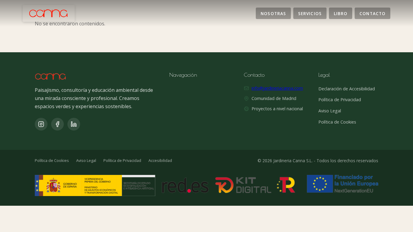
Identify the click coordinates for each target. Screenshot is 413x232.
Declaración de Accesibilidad (346, 89)
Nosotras (273, 13)
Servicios (310, 13)
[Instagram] (41, 124)
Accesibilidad (160, 160)
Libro (340, 13)
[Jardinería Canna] (49, 13)
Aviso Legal (329, 111)
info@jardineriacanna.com (277, 88)
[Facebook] (57, 124)
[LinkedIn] (73, 124)
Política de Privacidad (339, 99)
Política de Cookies (337, 122)
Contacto (372, 13)
